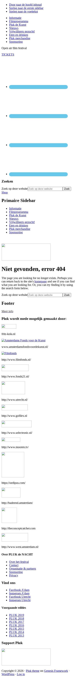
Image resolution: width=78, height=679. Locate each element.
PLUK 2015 (16, 628)
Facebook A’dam (19, 590)
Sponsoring (16, 232)
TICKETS (8, 54)
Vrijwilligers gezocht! (22, 222)
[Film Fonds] (9, 353)
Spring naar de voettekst (23, 11)
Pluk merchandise (19, 228)
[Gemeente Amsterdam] (15, 540)
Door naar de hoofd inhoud (25, 4)
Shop (5, 192)
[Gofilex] (15, 409)
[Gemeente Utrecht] (13, 393)
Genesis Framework (56, 670)
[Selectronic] (17, 426)
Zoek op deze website (15, 188)
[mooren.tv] (11, 440)
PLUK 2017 (16, 621)
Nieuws (13, 218)
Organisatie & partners (22, 568)
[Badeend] (11, 496)
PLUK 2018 (16, 618)
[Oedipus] (13, 476)
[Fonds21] (15, 370)
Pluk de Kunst (17, 215)
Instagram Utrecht (19, 600)
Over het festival (19, 561)
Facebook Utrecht (19, 596)
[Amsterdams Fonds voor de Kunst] (23, 340)
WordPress (8, 674)
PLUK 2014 (16, 632)
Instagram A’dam (19, 593)
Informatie (15, 208)
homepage (40, 281)
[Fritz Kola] (9, 327)
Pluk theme (32, 670)
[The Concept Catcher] (9, 522)
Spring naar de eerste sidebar (26, 8)
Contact (13, 565)
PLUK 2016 (16, 625)
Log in (21, 674)
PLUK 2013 (16, 635)
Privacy (13, 575)
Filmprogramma (18, 211)
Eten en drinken (18, 225)
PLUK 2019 (16, 615)
